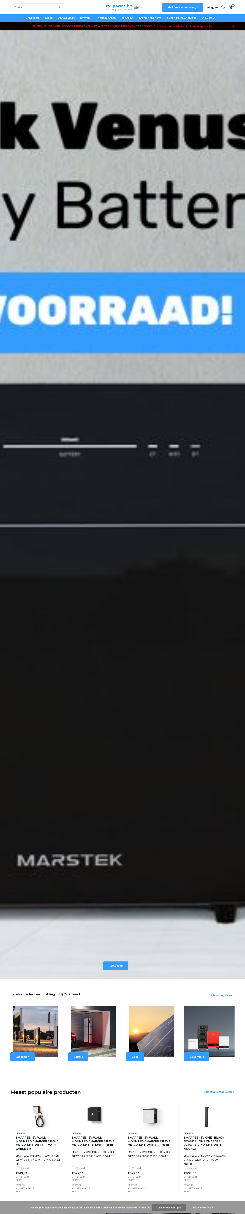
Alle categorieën (221, 995)
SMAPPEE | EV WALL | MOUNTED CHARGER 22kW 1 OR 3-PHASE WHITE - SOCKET (150, 1141)
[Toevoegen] (57, 1188)
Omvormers (66, 18)
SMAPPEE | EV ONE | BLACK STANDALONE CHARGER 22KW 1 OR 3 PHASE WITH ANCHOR (204, 1143)
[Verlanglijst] (223, 7)
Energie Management (182, 18)
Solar (48, 18)
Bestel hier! (116, 965)
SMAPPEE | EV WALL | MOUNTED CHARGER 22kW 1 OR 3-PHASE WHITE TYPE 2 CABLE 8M (37, 1143)
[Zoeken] (59, 7)
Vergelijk (25, 1168)
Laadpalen (32, 18)
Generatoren (107, 18)
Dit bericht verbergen (169, 1207)
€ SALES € (208, 18)
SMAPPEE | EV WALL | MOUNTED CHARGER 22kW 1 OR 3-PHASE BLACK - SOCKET (94, 1141)
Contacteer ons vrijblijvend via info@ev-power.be (183, 26)
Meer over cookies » (201, 1207)
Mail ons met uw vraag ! (183, 7)
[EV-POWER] (122, 7)
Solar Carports (150, 18)
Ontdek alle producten (217, 1091)
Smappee (21, 1133)
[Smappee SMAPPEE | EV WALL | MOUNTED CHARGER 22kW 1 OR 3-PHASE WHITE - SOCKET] (150, 1116)
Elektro (127, 18)
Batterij (86, 18)
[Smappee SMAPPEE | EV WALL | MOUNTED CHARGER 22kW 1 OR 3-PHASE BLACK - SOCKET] (94, 1116)
